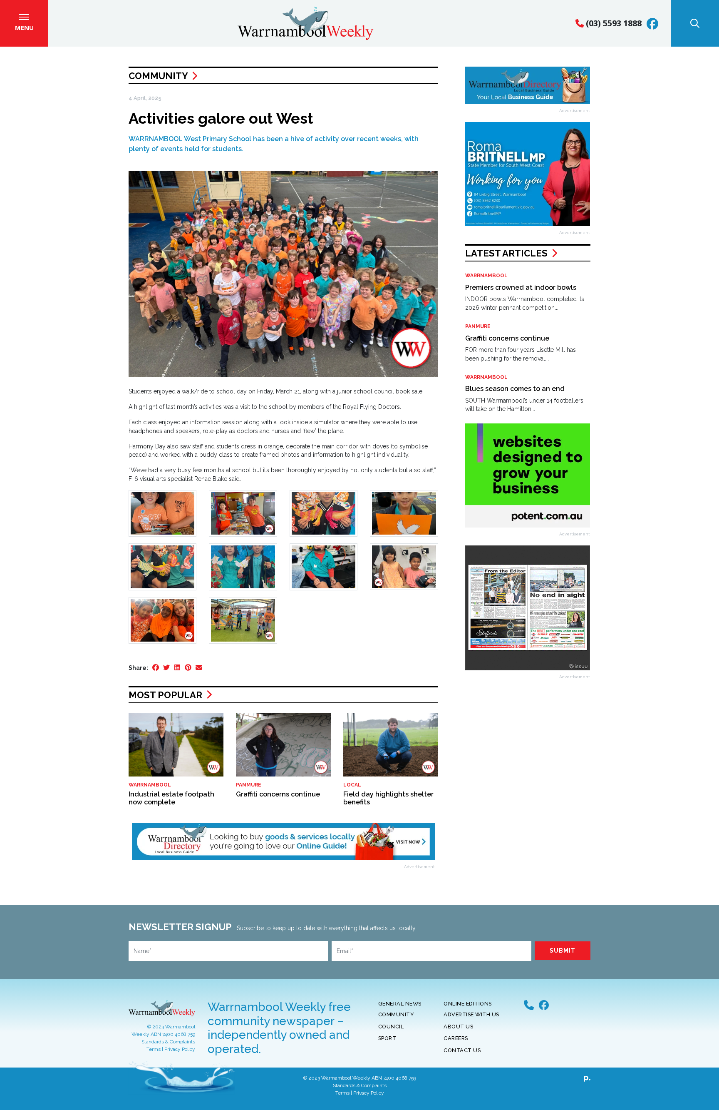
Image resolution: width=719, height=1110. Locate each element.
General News (399, 1003)
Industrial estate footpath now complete (171, 798)
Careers (456, 1038)
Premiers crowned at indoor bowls (520, 287)
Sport (387, 1038)
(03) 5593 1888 (613, 23)
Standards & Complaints (168, 1042)
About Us (458, 1026)
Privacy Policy (179, 1049)
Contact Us (462, 1050)
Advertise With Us (471, 1014)
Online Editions (468, 1003)
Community (158, 75)
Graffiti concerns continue (278, 794)
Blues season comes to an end (515, 389)
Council (391, 1026)
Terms (153, 1049)
